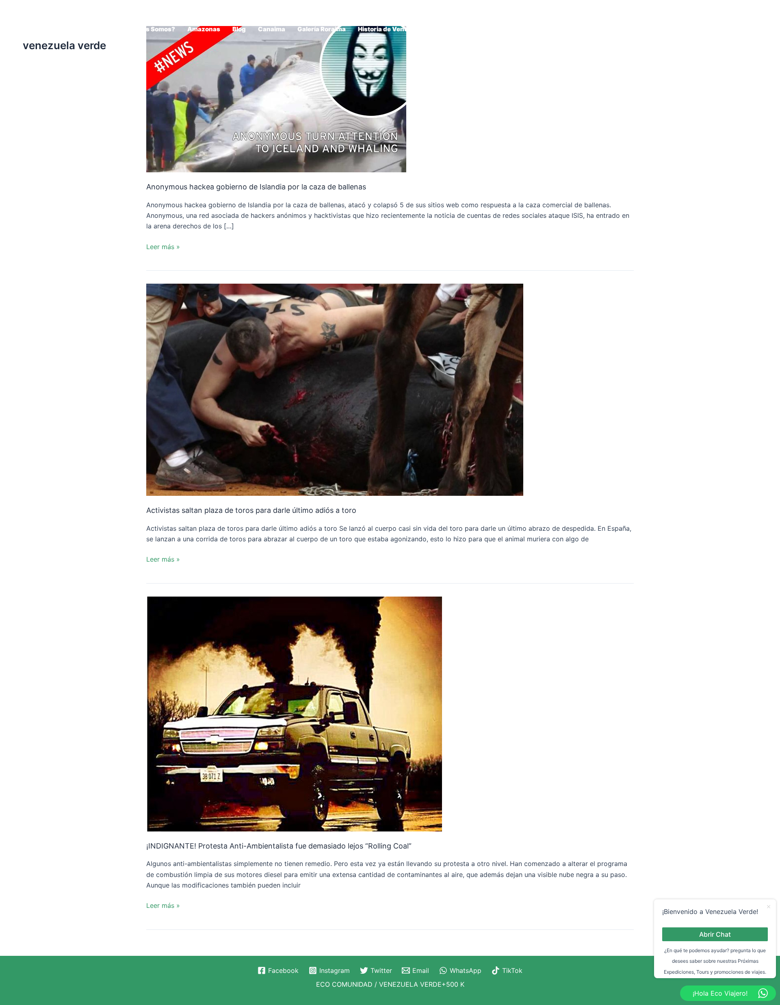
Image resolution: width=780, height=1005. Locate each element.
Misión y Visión (655, 29)
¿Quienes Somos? (147, 29)
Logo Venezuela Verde (586, 29)
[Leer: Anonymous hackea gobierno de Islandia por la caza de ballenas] (276, 98)
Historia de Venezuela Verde (401, 29)
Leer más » (163, 246)
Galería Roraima (321, 29)
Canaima (271, 29)
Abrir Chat (715, 934)
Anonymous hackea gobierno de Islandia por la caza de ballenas (256, 186)
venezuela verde (64, 45)
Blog (239, 29)
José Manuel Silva (512, 29)
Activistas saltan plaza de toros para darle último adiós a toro (251, 510)
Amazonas (203, 29)
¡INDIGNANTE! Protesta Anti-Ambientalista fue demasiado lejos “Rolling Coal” (279, 846)
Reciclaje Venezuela (721, 29)
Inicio (465, 29)
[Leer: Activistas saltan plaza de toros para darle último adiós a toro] (334, 389)
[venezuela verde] (43, 22)
